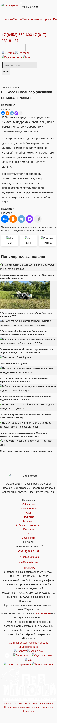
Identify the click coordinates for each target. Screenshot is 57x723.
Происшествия (28, 508)
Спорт (28, 533)
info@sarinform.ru (28, 562)
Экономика (28, 521)
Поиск (6, 71)
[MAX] (16, 113)
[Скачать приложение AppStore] (14, 47)
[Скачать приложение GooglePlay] (38, 47)
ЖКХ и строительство (28, 525)
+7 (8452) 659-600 (17, 35)
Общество (28, 504)
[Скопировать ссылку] (21, 113)
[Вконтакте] (22, 53)
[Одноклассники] (12, 57)
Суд (28, 512)
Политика (28, 517)
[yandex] (17, 664)
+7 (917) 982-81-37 (28, 551)
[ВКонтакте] (3, 113)
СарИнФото (28, 537)
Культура (28, 529)
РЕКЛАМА (28, 567)
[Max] (26, 57)
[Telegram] (8, 53)
